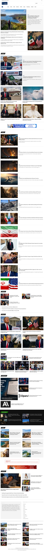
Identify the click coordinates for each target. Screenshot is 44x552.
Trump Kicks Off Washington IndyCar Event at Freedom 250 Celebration (32, 77)
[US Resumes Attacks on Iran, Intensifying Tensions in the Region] (9, 153)
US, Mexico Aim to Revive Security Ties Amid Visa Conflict (34, 47)
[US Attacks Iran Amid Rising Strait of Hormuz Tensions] (9, 179)
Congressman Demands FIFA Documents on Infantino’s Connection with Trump (35, 358)
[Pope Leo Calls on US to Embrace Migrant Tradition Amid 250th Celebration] (33, 112)
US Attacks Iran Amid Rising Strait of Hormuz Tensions (29, 178)
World (14, 6)
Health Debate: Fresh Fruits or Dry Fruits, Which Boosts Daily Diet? (36, 482)
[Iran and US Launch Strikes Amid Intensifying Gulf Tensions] (9, 192)
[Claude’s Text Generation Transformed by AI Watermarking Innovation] (9, 389)
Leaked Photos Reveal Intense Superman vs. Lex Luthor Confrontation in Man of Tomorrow (36, 420)
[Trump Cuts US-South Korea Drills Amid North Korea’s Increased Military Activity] (9, 140)
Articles (24, 517)
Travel (24, 513)
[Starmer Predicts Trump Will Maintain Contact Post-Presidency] (11, 112)
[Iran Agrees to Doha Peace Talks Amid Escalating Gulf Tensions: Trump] (9, 205)
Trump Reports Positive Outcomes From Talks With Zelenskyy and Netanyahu (32, 350)
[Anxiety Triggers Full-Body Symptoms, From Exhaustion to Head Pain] (26, 488)
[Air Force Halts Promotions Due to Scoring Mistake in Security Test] (33, 95)
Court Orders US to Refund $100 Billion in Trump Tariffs (10, 310)
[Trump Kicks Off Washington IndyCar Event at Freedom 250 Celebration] (11, 78)
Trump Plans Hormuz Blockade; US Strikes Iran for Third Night (30, 165)
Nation (11, 6)
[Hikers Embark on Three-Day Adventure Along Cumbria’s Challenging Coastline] (13, 19)
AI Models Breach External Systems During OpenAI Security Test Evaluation (36, 381)
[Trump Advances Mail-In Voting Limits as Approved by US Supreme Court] (11, 324)
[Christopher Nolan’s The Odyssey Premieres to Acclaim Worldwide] (25, 416)
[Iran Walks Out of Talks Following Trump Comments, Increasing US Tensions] (9, 244)
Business (17, 6)
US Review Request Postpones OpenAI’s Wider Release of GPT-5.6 (35, 396)
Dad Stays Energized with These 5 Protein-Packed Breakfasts (13, 493)
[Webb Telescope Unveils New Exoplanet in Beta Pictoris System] (24, 388)
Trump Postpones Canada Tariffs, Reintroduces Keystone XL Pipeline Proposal (36, 296)
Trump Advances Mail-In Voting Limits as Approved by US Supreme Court (14, 539)
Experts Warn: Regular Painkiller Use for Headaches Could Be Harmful (36, 476)
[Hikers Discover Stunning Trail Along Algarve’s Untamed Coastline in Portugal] (26, 443)
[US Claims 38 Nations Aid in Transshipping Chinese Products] (5, 302)
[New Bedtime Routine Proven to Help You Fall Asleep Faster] (11, 482)
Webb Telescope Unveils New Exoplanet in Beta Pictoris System (36, 539)
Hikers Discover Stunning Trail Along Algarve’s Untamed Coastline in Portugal (37, 443)
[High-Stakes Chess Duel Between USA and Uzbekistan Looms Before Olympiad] (22, 366)
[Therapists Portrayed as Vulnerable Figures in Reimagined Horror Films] (4, 421)
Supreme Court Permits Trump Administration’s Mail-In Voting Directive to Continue (32, 62)
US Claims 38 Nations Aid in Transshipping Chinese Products (14, 302)
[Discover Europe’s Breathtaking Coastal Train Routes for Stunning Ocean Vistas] (26, 453)
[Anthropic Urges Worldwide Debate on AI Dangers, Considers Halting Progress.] (6, 404)
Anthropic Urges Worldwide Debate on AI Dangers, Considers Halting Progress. (17, 404)
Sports (24, 6)
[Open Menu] (2, 6)
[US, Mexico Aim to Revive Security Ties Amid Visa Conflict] (35, 40)
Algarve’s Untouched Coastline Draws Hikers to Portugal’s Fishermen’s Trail (15, 443)
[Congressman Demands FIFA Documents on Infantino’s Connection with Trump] (25, 358)
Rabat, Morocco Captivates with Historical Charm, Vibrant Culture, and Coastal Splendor (37, 433)
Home (8, 6)
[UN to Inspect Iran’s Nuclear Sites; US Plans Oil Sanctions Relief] (9, 231)
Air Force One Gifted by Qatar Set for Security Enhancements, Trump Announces (9, 102)
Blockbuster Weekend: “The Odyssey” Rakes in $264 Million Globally (14, 415)
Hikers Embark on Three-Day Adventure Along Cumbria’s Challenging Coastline (33, 17)
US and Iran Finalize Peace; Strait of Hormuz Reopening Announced (31, 283)
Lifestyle (32, 6)
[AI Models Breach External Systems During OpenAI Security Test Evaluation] (24, 381)
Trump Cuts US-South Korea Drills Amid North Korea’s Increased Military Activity (36, 534)
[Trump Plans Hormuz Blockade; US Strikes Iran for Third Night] (9, 166)
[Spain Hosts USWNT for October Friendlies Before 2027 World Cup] (36, 366)
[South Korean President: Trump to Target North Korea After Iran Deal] (9, 257)
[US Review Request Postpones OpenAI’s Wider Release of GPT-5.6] (24, 396)
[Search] (41, 0)
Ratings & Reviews (25, 518)
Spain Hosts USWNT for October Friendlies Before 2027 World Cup (36, 371)
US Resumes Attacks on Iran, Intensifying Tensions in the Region (31, 152)
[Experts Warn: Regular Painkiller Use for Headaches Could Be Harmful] (26, 476)
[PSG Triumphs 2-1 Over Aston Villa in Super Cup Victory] (4, 358)
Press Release (25, 509)
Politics (21, 6)
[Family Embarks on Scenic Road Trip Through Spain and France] (5, 453)
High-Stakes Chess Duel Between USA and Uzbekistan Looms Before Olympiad (21, 371)
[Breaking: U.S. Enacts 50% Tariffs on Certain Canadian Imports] (26, 529)
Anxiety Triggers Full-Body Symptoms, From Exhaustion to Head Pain (36, 488)
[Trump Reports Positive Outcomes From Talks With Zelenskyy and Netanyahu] (33, 342)
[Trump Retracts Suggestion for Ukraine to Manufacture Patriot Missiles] (11, 342)
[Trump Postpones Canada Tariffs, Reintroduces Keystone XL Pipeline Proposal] (26, 296)
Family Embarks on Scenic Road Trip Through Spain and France (15, 453)
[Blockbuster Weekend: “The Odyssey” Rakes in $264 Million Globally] (4, 416)
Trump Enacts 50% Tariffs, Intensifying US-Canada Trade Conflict (14, 296)
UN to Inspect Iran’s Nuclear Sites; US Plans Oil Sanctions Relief (30, 231)
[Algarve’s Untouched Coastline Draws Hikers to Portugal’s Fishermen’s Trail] (5, 443)
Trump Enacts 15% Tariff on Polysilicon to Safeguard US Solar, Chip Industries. (14, 308)
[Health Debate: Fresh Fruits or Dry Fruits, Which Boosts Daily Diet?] (26, 482)
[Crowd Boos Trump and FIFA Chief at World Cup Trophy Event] (7, 366)
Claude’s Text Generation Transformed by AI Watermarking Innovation (9, 398)
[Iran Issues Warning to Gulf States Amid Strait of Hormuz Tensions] (9, 218)
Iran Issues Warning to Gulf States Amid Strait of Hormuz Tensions (31, 217)
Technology (28, 6)
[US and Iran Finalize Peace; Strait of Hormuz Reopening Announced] (9, 284)
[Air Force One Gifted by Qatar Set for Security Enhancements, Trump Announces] (11, 95)
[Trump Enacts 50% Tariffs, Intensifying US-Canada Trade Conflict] (5, 296)
